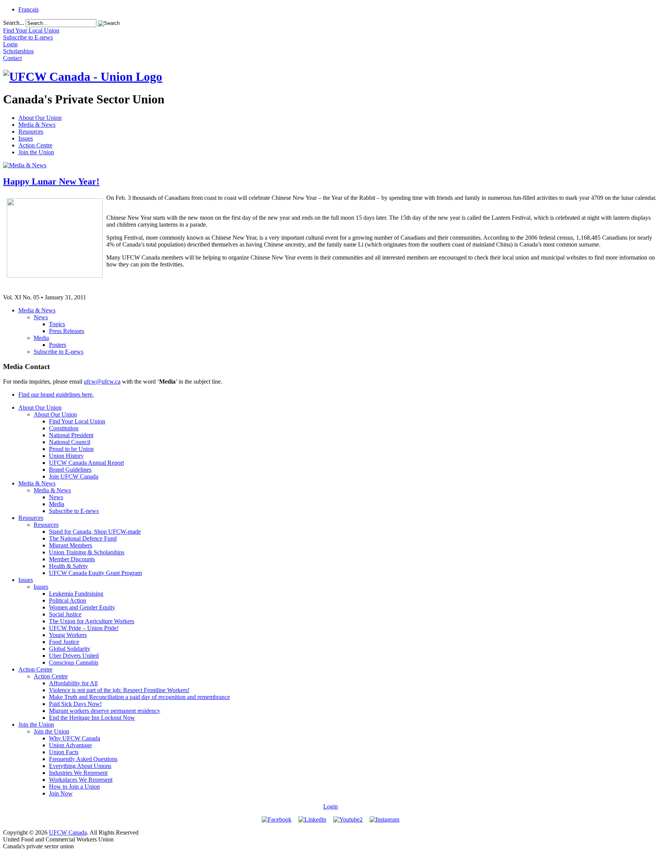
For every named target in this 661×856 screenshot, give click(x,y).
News (41, 317)
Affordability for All (73, 683)
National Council (69, 442)
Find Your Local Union (77, 421)
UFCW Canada (68, 832)
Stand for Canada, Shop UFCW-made (95, 531)
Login (330, 806)
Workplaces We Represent (80, 779)
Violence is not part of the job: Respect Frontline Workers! (119, 690)
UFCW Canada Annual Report (86, 462)
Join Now (61, 793)
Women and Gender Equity (82, 607)
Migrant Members (70, 545)
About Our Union (40, 117)
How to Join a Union (74, 786)
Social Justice (65, 614)
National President (71, 435)
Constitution (63, 428)
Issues (25, 138)
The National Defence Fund (83, 538)
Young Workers (68, 635)
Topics (57, 324)
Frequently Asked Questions (83, 759)
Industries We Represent (78, 772)
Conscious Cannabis (73, 662)
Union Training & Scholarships (86, 552)
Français (28, 9)
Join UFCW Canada (73, 476)
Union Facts (63, 752)
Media (41, 338)
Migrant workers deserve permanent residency (104, 710)
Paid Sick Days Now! (75, 704)
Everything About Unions (80, 766)
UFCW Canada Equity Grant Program (95, 573)
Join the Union (36, 152)
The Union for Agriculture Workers (91, 621)
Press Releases (66, 331)
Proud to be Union (71, 449)
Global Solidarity (69, 648)
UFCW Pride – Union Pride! (84, 628)
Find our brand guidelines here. (56, 394)
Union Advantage (70, 745)
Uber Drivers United (74, 655)
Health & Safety (68, 566)
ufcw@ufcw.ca (102, 381)
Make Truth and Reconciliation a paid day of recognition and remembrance (139, 697)
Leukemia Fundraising (76, 593)
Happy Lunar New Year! (51, 181)
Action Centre (35, 145)
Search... (13, 23)
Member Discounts (72, 559)
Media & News (36, 124)
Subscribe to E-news (58, 351)
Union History (66, 456)
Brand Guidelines (70, 469)
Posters (57, 344)
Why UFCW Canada (74, 738)
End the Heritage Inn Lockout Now (92, 717)
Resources (30, 131)
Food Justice (64, 642)
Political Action (67, 600)
